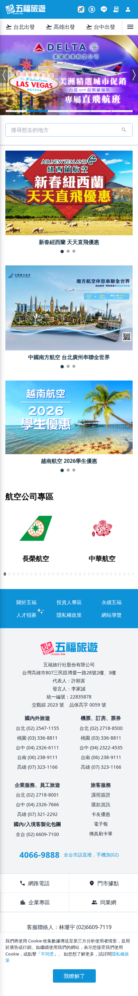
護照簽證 (100, 795)
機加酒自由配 (122, 111)
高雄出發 (60, 27)
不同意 (47, 954)
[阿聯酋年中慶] (69, 75)
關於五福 (26, 602)
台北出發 (20, 27)
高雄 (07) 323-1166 (37, 767)
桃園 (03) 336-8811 (37, 738)
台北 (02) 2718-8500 (101, 728)
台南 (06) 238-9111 (37, 757)
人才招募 (26, 614)
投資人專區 (69, 602)
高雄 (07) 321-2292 (37, 814)
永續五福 (111, 602)
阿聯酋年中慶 (58, 111)
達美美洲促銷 (37, 111)
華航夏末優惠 (16, 111)
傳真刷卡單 (101, 833)
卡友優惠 (100, 814)
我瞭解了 (74, 976)
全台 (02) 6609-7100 (37, 834)
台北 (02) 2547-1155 (37, 728)
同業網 (103, 902)
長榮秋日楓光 (79, 111)
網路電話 (34, 883)
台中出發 (100, 27)
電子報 (101, 824)
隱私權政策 (69, 614)
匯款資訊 (100, 804)
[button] (4, 75)
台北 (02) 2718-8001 (37, 795)
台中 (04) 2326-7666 (37, 804)
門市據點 (104, 883)
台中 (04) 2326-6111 (37, 747)
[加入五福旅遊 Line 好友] (104, 9)
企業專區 (35, 902)
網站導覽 (111, 614)
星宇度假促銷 (100, 111)
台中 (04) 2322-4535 (101, 747)
